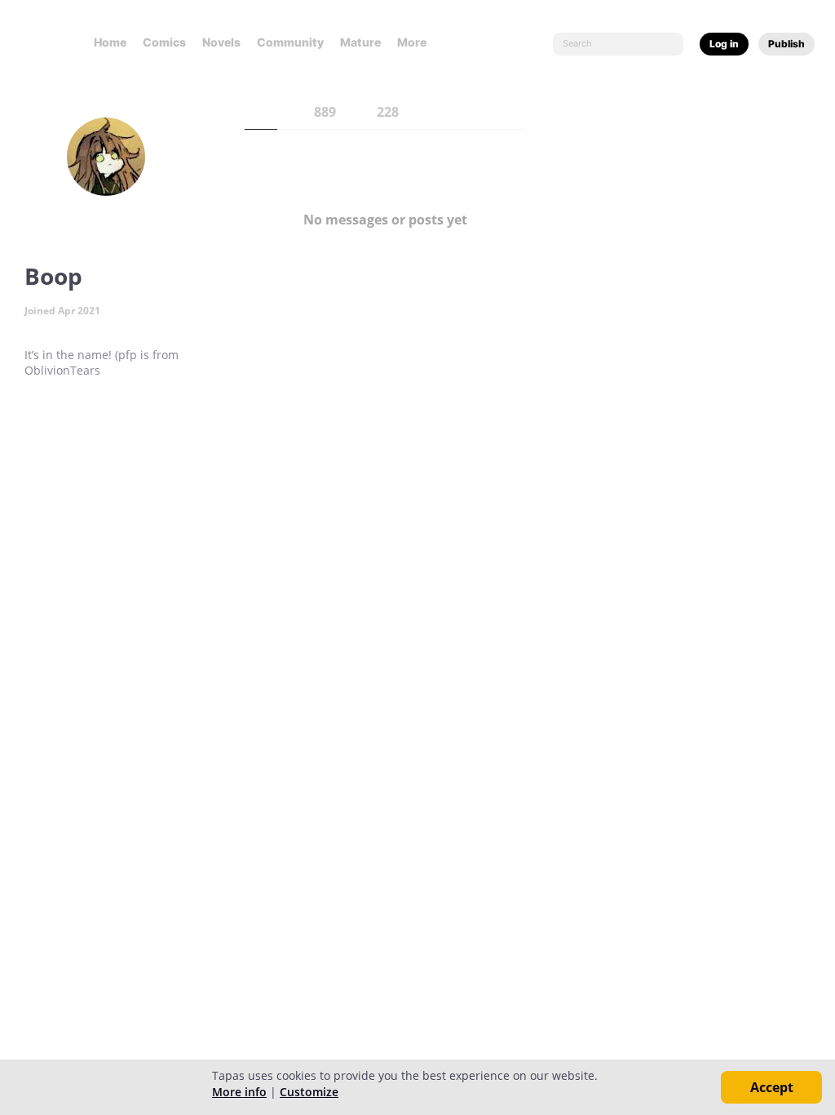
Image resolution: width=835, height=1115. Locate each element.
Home (110, 42)
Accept (771, 1087)
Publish (786, 44)
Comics (164, 42)
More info (239, 1091)
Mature (360, 42)
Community (290, 42)
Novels (221, 42)
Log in (724, 44)
